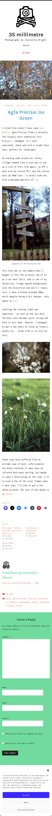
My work (10, 594)
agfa (8, 598)
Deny (26, 802)
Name (5, 687)
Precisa (10, 606)
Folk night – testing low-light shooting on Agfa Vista (12, 530)
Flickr (9, 494)
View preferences (26, 810)
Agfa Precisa (19, 598)
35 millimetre (26, 34)
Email (5, 703)
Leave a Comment (41, 105)
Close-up (31, 598)
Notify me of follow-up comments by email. (24, 734)
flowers (13, 602)
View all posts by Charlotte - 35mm (20, 583)
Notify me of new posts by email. (20, 743)
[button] (48, 770)
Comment (6, 637)
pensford (44, 602)
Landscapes (24, 602)
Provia (19, 606)
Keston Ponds (7, 543)
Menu (27, 53)
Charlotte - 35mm (23, 105)
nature (35, 602)
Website (5, 718)
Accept (26, 795)
